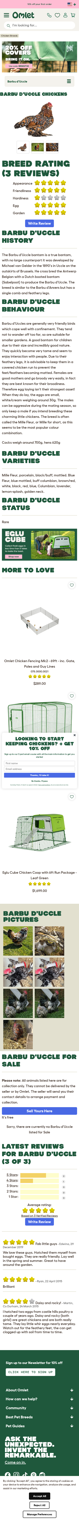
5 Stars (12, 1175)
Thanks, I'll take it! (39, 775)
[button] (39, 1425)
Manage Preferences (39, 1514)
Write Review (39, 223)
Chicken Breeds (9, 35)
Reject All (39, 1505)
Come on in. (15, 1462)
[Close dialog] (74, 735)
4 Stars (12, 1180)
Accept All (39, 1496)
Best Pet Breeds (19, 1417)
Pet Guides (15, 1426)
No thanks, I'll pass (39, 781)
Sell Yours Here (39, 1111)
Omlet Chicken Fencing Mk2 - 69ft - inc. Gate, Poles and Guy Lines (39, 666)
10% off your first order (39, 4)
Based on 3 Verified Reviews (39, 1215)
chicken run (24, 367)
